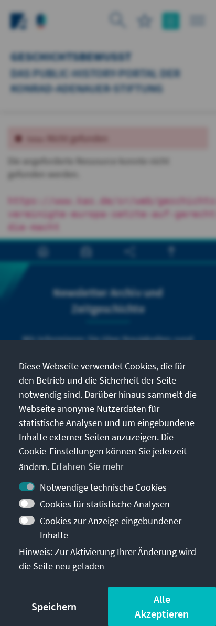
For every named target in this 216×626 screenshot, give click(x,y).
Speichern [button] (54, 606)
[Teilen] (130, 251)
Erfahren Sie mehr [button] (87, 466)
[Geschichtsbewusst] (41, 20)
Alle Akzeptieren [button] (162, 606)
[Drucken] (43, 251)
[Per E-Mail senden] (86, 251)
